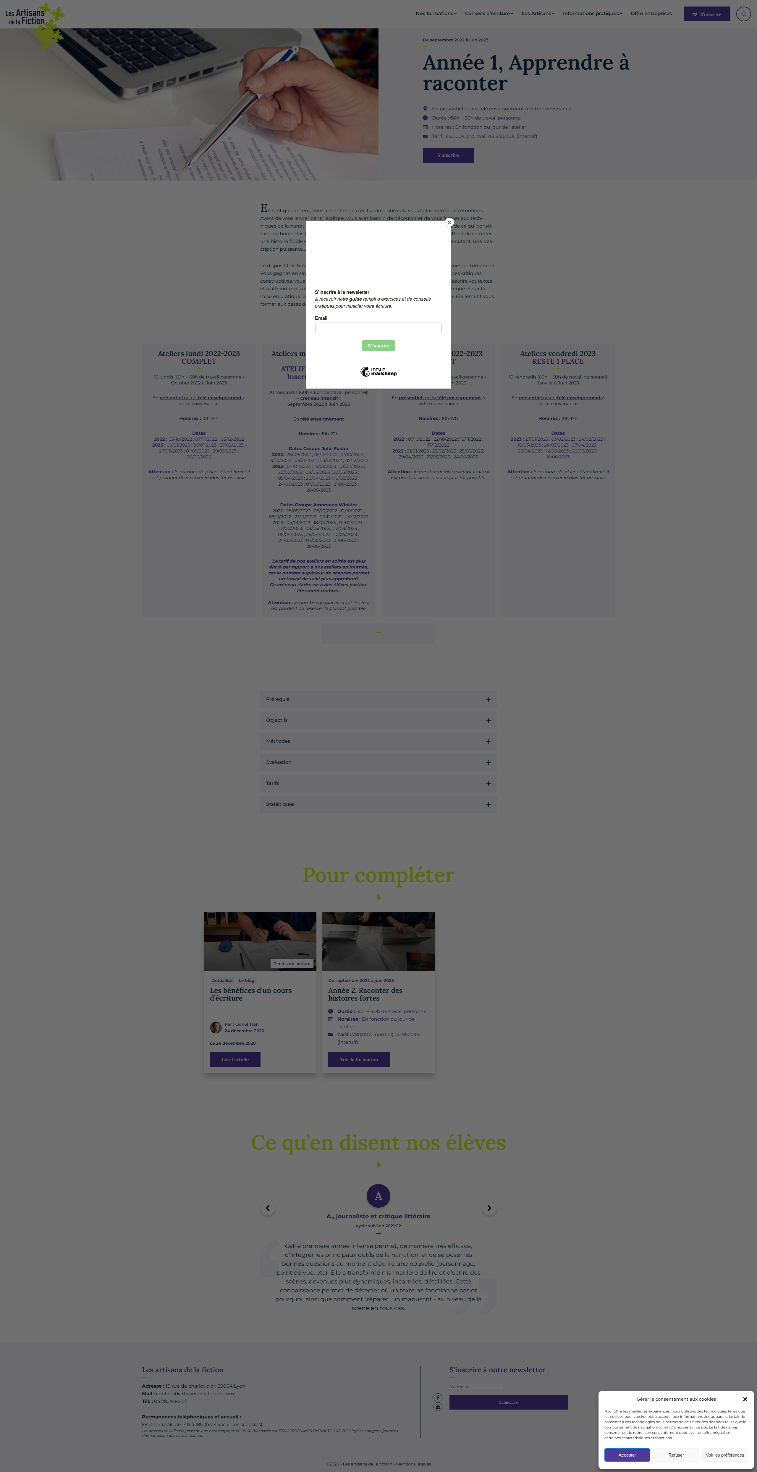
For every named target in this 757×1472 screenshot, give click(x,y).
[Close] (449, 222)
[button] (745, 1399)
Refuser (676, 1454)
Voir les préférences (725, 1454)
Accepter (627, 1454)
